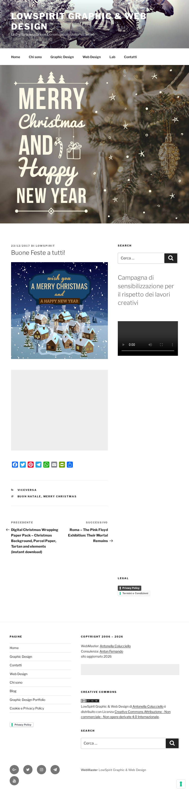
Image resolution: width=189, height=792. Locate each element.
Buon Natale (29, 496)
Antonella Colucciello (115, 646)
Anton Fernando (111, 651)
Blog (13, 691)
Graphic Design (62, 57)
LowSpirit (45, 245)
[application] (59, 310)
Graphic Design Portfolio (27, 700)
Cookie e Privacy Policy (27, 708)
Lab (112, 57)
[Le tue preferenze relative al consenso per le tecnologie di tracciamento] (181, 784)
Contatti (130, 57)
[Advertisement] (59, 410)
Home (15, 57)
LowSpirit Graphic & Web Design (122, 770)
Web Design (92, 57)
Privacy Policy (130, 588)
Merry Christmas (60, 496)
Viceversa (27, 490)
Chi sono (35, 57)
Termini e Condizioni (135, 593)
